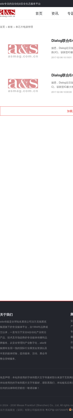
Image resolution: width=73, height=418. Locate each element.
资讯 (54, 13)
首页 (39, 13)
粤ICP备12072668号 (56, 409)
